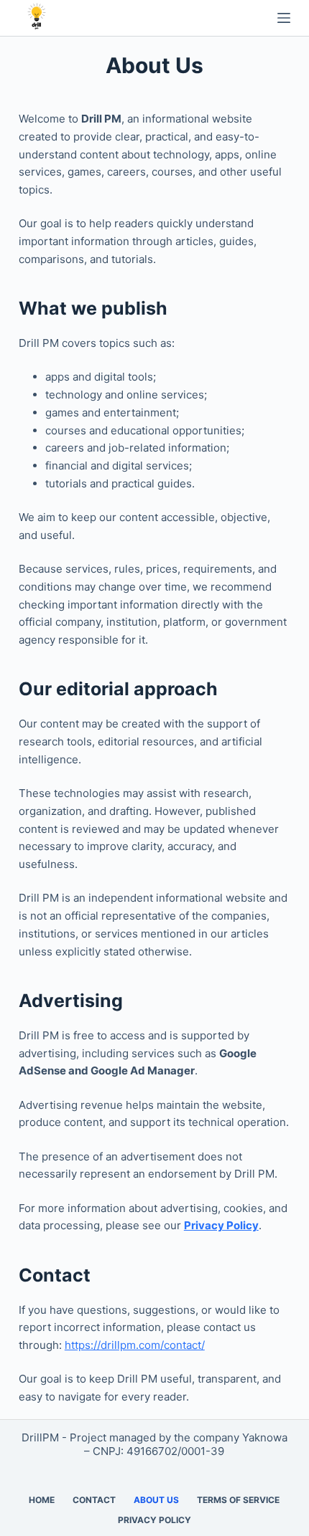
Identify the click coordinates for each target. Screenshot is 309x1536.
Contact (94, 1499)
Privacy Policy (221, 1225)
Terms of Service (238, 1499)
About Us (156, 1499)
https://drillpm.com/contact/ (135, 1345)
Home (42, 1499)
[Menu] (283, 17)
